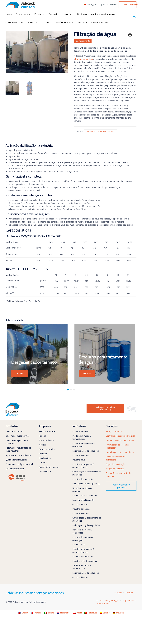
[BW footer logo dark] (13, 415)
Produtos (39, 14)
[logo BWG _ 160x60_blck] (17, 481)
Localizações (45, 458)
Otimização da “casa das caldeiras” (118, 446)
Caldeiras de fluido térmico (18, 436)
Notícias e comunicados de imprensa (96, 14)
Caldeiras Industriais (14, 431)
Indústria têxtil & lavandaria (84, 495)
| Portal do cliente (109, 5)
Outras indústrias (80, 504)
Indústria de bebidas (81, 431)
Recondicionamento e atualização (115, 458)
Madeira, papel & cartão (83, 500)
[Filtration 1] (29, 88)
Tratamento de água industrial (100, 131)
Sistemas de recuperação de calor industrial (18, 449)
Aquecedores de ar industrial (18, 455)
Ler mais (19, 373)
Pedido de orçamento (49, 467)
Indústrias (67, 14)
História (82, 22)
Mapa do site (128, 600)
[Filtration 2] (12, 88)
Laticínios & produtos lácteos (85, 451)
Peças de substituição (115, 464)
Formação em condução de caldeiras (118, 474)
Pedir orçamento (82, 41)
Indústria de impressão (82, 479)
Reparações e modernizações (120, 440)
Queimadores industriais (16, 459)
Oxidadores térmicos (15, 468)
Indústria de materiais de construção (83, 445)
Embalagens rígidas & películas (86, 483)
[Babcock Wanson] (20, 5)
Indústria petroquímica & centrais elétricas (83, 466)
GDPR (99, 600)
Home (9, 14)
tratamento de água (84, 59)
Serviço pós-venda (114, 431)
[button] (127, 4)
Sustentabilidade (99, 22)
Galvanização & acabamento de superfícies (86, 473)
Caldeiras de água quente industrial (17, 442)
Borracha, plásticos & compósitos (82, 489)
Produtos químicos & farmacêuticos (81, 437)
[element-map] (131, 411)
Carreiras (47, 22)
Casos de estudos (15, 22)
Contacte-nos (23, 14)
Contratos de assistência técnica (120, 436)
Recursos (32, 22)
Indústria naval (78, 459)
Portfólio (53, 14)
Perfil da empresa (65, 22)
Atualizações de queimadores (120, 452)
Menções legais (112, 600)
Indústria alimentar (80, 455)
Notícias (42, 444)
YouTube (129, 592)
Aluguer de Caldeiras (115, 468)
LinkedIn (118, 592)
